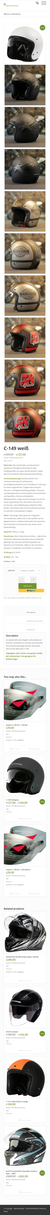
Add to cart (27, 586)
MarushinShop (19, 1208)
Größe (11, 570)
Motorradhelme (12, 14)
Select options (26, 819)
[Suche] (36, 3)
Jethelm (21, 598)
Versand (9, 461)
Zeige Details (35, 749)
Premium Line (36, 598)
